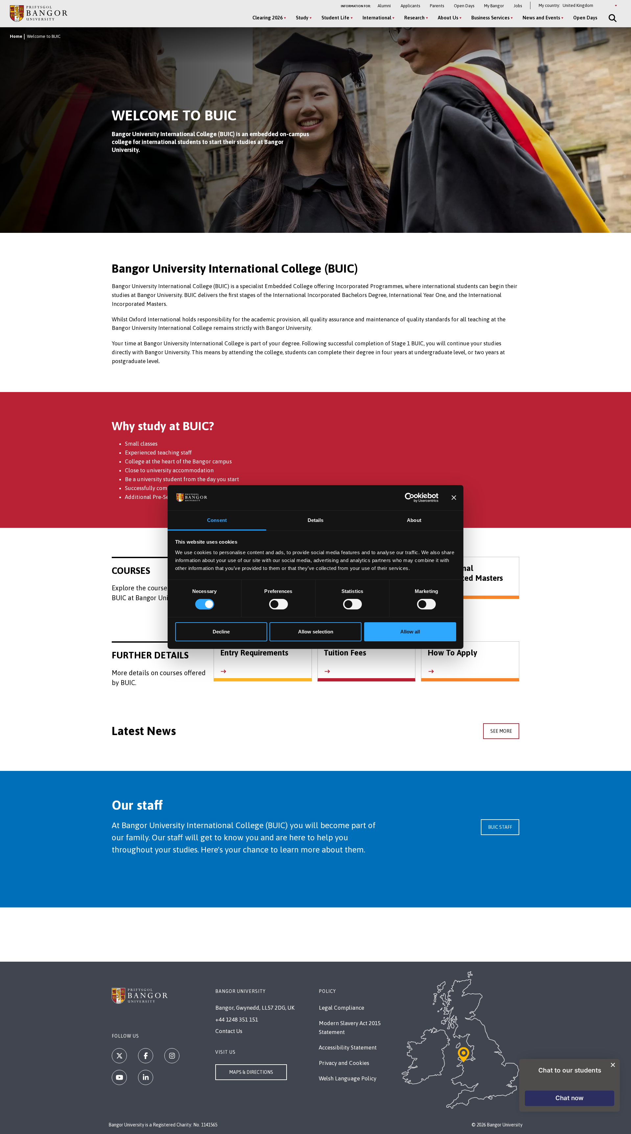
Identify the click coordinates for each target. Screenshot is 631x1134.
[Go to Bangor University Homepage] (38, 13)
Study (302, 17)
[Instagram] (171, 1055)
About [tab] (414, 520)
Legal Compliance (341, 1007)
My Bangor (494, 5)
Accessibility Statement (348, 1047)
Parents (437, 5)
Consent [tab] (217, 520)
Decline (221, 631)
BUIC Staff (500, 827)
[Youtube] (119, 1077)
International (376, 17)
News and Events (541, 17)
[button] (569, 1098)
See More (501, 731)
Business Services (490, 17)
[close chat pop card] (613, 1065)
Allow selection (315, 631)
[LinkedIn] (145, 1077)
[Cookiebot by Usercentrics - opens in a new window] (409, 498)
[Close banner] (454, 497)
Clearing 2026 (267, 17)
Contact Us (228, 1031)
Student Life (335, 17)
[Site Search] (612, 18)
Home (16, 36)
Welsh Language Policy (347, 1078)
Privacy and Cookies (344, 1063)
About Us (448, 17)
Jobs (518, 5)
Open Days (464, 5)
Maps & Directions (251, 1072)
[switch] (278, 604)
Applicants (410, 5)
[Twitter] (119, 1055)
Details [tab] (316, 520)
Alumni (384, 5)
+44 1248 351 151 (236, 1019)
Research (414, 17)
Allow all (410, 631)
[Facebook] (145, 1055)
